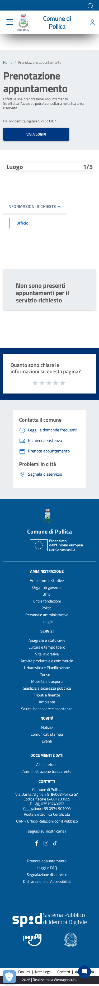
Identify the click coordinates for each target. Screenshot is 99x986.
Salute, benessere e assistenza (47, 709)
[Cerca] (90, 6)
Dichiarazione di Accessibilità (47, 881)
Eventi (47, 741)
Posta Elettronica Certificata (47, 814)
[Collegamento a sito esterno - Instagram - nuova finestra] (46, 843)
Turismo (47, 674)
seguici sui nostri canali (47, 831)
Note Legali (43, 972)
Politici (46, 608)
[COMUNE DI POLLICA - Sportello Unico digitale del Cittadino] (23, 22)
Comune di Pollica (57, 22)
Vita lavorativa (47, 654)
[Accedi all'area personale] (92, 22)
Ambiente (47, 702)
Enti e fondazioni (47, 601)
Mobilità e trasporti (47, 681)
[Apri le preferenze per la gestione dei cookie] (9, 976)
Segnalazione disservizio (47, 875)
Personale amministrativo (46, 615)
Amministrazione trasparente (47, 771)
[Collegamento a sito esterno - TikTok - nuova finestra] (55, 843)
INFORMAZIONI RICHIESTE (31, 206)
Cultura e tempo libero (47, 647)
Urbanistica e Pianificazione (47, 668)
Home (7, 62)
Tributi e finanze (47, 695)
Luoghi (47, 622)
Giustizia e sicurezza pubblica (47, 688)
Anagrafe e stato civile (47, 640)
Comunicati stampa (47, 734)
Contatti (47, 781)
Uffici (47, 594)
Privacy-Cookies (17, 972)
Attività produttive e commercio (47, 661)
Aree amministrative (47, 580)
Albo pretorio (47, 764)
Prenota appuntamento (47, 861)
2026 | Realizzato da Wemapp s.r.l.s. (49, 980)
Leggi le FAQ (47, 868)
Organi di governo (47, 587)
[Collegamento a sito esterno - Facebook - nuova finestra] (37, 843)
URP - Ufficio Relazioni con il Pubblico (47, 821)
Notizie (47, 727)
